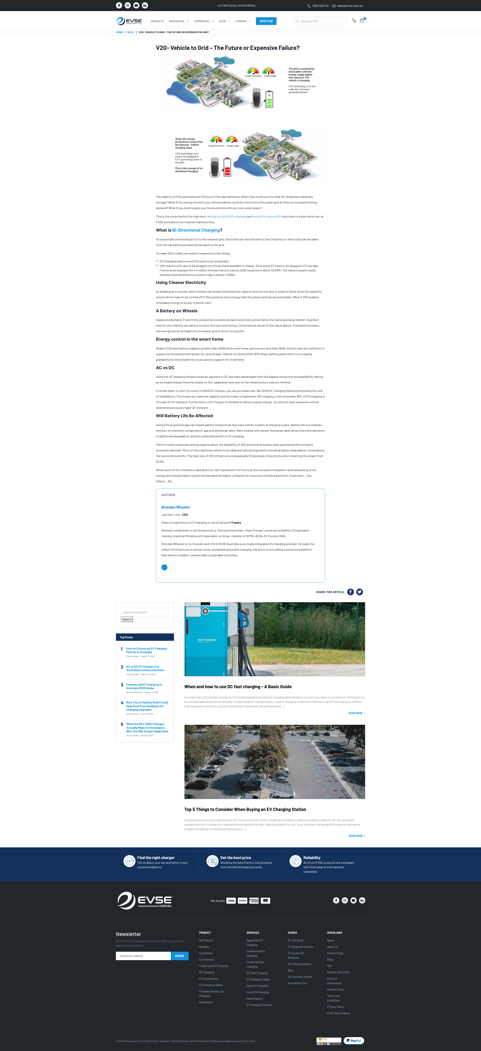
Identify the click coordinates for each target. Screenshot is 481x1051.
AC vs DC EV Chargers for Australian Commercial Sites (145, 668)
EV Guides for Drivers (300, 946)
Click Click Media (247, 1041)
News (330, 940)
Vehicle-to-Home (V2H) (267, 216)
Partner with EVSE (338, 972)
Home (119, 32)
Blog (131, 32)
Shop (330, 959)
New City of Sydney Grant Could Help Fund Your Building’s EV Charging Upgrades (147, 705)
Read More (356, 713)
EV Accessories (208, 978)
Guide (222, 21)
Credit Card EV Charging (213, 965)
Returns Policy (335, 989)
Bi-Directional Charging (196, 230)
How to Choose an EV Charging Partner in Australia (146, 650)
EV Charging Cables (211, 985)
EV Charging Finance (259, 1005)
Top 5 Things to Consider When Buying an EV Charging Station (245, 809)
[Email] (164, 567)
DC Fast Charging (257, 973)
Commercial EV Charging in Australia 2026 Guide (144, 686)
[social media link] (119, 5)
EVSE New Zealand (338, 1013)
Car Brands (205, 953)
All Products (206, 940)
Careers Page (335, 953)
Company (241, 21)
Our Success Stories (300, 976)
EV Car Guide (295, 940)
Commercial (202, 21)
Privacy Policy (335, 1006)
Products (157, 21)
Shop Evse (266, 21)
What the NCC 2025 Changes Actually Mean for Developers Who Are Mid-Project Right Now (147, 727)
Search (127, 619)
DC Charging (206, 972)
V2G (329, 965)
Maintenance (254, 998)
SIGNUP (179, 956)
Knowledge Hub (297, 983)
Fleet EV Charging (257, 985)
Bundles (204, 946)
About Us (332, 946)
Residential (177, 21)
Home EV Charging (258, 992)
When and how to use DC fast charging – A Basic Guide (238, 686)
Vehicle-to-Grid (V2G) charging (227, 216)
